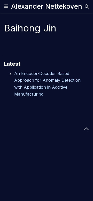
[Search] (87, 6)
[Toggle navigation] (6, 6)
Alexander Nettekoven (46, 6)
